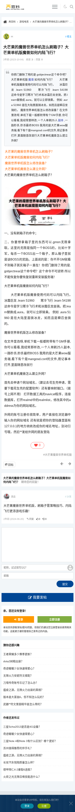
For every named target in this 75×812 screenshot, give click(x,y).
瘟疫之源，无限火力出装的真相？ (23, 689)
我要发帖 (40, 597)
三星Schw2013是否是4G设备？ (22, 726)
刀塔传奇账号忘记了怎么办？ (20, 682)
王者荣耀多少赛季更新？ (18, 654)
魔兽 (31, 79)
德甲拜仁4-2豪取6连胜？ (18, 769)
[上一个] (62, 464)
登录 (20, 619)
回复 (31, 519)
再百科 (12, 21)
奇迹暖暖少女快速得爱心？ (19, 668)
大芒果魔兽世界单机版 (58, 454)
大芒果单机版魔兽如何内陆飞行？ (28, 157)
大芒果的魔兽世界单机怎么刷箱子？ (29, 151)
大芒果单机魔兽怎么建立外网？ (26, 169)
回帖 (10, 464)
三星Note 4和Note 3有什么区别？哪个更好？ (30, 741)
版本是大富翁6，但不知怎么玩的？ (24, 697)
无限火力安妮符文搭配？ (18, 675)
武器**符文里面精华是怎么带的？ (23, 704)
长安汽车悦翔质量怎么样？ (19, 762)
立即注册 (54, 619)
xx (12, 36)
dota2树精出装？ (13, 661)
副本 (61, 120)
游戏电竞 (24, 21)
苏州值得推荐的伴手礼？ (18, 748)
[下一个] (70, 464)
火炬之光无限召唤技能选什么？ (22, 776)
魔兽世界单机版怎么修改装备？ (26, 163)
